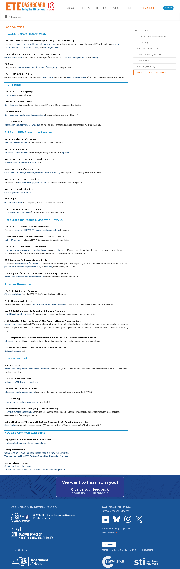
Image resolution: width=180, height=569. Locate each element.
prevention (82, 57)
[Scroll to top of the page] (176, 567)
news (21, 67)
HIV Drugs (61, 250)
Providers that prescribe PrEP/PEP (20, 162)
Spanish (65, 152)
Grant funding (10, 425)
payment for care (32, 266)
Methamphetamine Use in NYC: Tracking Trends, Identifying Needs (34, 469)
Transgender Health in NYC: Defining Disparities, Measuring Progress (36, 456)
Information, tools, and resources (19, 392)
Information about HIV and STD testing (22, 125)
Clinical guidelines (12, 294)
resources (20, 47)
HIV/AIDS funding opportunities (19, 412)
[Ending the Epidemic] (7, 17)
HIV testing (9, 95)
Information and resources (16, 152)
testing (95, 57)
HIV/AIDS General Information (151, 36)
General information (13, 57)
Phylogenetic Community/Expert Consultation (25, 443)
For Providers (143, 60)
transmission (71, 57)
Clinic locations (11, 105)
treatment (19, 266)
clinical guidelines (51, 47)
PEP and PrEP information (16, 142)
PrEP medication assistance (17, 212)
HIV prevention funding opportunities (21, 402)
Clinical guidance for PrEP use (18, 192)
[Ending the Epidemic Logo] (30, 6)
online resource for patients (27, 263)
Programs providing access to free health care (25, 250)
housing (48, 266)
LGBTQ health (32, 47)
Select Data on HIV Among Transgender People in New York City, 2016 (36, 453)
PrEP (126, 250)
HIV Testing (142, 42)
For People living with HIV (149, 54)
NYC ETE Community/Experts (151, 72)
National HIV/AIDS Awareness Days (21, 382)
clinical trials (47, 77)
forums (49, 67)
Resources (16, 16)
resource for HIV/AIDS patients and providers (35, 44)
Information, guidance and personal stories (24, 277)
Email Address (109, 532)
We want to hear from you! (90, 482)
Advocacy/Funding (145, 66)
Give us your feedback (90, 489)
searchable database (76, 77)
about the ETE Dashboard (90, 493)
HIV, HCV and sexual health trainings (48, 304)
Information (9, 341)
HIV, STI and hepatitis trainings (18, 314)
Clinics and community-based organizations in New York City (32, 172)
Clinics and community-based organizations (24, 115)
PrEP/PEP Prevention (147, 48)
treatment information (35, 67)
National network (12, 324)
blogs (56, 67)
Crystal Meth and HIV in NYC (17, 466)
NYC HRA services (13, 240)
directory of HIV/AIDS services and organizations (37, 230)
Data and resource (12, 351)
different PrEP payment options (33, 182)
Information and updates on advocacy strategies (26, 368)
